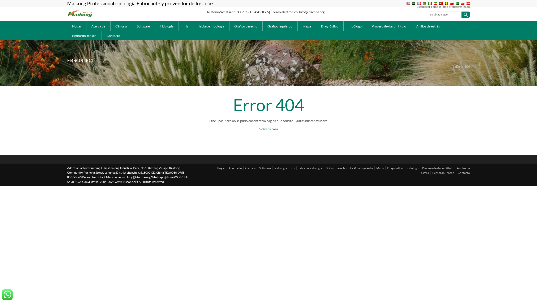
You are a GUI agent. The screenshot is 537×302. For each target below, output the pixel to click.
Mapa (306, 26)
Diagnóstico (329, 26)
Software (143, 26)
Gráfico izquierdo (279, 26)
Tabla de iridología (211, 26)
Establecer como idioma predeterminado (443, 6)
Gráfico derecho (245, 26)
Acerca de (98, 26)
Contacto (113, 36)
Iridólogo (355, 26)
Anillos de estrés (428, 26)
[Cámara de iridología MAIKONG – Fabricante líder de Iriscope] (80, 17)
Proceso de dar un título (389, 26)
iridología (166, 26)
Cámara (121, 26)
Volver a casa (268, 129)
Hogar (76, 26)
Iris (186, 26)
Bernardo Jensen (84, 36)
